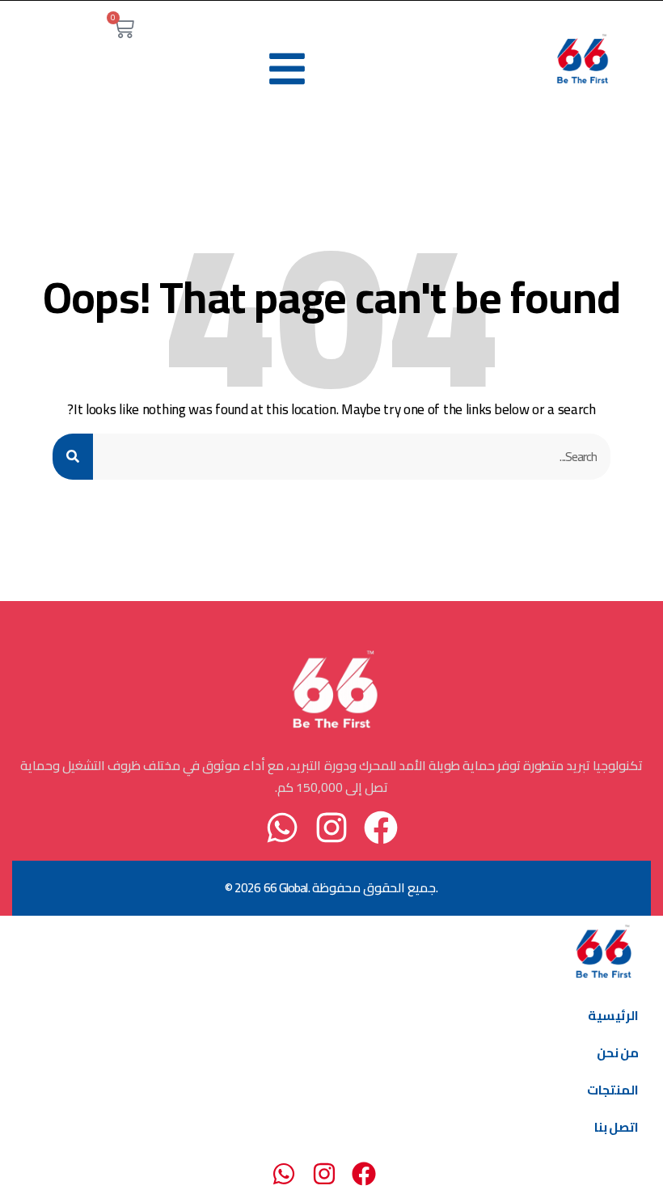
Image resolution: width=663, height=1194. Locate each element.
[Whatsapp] (282, 828)
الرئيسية (613, 1015)
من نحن (618, 1052)
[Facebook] (381, 828)
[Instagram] (331, 828)
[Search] (73, 457)
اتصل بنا (616, 1127)
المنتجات (613, 1090)
